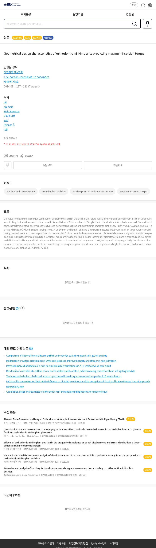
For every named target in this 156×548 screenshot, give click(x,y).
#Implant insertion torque (133, 191)
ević (6, 120)
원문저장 (118, 165)
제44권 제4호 (11, 81)
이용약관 (61, 543)
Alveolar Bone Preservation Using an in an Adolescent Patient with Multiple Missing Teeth (64, 419)
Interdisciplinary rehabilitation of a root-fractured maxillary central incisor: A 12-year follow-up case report (58, 365)
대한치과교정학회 (13, 72)
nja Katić (8, 107)
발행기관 (78, 14)
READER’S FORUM (15, 386)
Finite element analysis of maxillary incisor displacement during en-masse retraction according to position (68, 470)
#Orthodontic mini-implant (20, 191)
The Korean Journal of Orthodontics (26, 77)
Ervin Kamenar (11, 111)
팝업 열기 (22, 308)
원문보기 (48, 165)
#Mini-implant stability (54, 191)
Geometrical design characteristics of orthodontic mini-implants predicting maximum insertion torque (56, 391)
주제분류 (26, 14)
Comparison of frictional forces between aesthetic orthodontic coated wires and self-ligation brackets (56, 355)
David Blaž (9, 115)
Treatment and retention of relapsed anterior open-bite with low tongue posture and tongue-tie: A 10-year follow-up (63, 376)
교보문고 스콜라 (46, 543)
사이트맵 (113, 543)
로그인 (133, 5)
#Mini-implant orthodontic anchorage (92, 191)
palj (6, 129)
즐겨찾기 (7, 166)
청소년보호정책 (99, 543)
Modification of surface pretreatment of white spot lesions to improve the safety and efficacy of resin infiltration (61, 360)
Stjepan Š (9, 125)
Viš (5, 102)
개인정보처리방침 (78, 543)
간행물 (130, 14)
